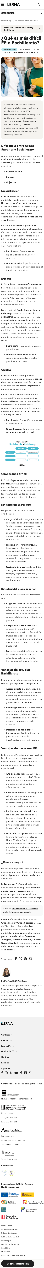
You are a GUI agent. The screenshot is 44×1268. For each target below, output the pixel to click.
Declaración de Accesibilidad (13, 1255)
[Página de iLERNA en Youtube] (16, 1072)
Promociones (6, 1226)
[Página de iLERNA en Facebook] (3, 1072)
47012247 (13, 1159)
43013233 (13, 1117)
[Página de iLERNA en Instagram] (7, 1072)
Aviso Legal (6, 1240)
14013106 (21, 1140)
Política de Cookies (9, 1233)
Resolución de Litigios (10, 1244)
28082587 (28, 1099)
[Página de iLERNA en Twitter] (12, 1072)
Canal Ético (5, 1248)
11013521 (18, 1145)
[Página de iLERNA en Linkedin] (26, 1072)
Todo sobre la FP (9, 49)
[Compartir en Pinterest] (25, 959)
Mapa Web (5, 1252)
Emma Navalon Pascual (29, 49)
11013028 (9, 1145)
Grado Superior (25, 922)
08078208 (13, 1122)
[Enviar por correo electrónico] (30, 959)
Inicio (3, 20)
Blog (9, 20)
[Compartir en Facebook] (15, 959)
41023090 (10, 1136)
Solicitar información (18, 1264)
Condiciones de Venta (10, 1229)
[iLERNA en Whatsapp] (31, 1072)
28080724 (20, 1099)
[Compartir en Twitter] (20, 959)
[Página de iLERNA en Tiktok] (22, 1072)
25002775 (10, 1113)
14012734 (12, 1140)
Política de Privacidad (10, 1237)
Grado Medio (8, 922)
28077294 (11, 1099)
